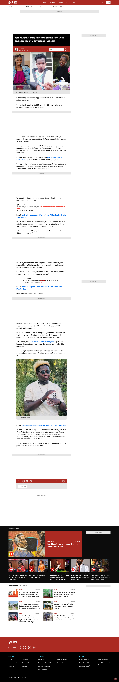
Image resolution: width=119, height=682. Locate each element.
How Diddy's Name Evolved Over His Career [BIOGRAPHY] (62, 545)
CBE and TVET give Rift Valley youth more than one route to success (63, 606)
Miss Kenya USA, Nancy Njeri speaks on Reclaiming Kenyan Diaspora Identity (59, 577)
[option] (18, 570)
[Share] (66, 49)
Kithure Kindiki (22, 486)
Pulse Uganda (83, 666)
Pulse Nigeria (83, 659)
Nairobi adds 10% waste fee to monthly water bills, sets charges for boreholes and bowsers (64, 618)
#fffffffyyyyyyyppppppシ (52, 280)
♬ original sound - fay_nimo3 (26, 210)
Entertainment (52, 2)
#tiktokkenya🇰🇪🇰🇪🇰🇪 (38, 280)
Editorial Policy (62, 659)
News (44, 2)
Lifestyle (61, 2)
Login (108, 2)
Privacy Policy (42, 669)
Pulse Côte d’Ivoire (100, 664)
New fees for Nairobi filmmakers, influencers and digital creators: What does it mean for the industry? (28, 619)
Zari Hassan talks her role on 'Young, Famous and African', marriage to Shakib (100, 577)
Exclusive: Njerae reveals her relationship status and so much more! (17, 577)
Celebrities (22, 6)
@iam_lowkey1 (27, 278)
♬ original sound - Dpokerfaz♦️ (33, 282)
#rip (24, 280)
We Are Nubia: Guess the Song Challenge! (37, 576)
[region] (59, 570)
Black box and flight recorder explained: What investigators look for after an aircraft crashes (29, 594)
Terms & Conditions (44, 666)
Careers (74, 2)
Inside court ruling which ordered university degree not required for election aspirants (64, 594)
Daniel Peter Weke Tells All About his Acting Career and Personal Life (80, 577)
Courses (24, 666)
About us (41, 659)
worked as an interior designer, (42, 342)
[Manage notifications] (115, 679)
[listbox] (59, 570)
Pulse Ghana (83, 663)
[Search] (103, 2)
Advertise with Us (43, 663)
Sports (68, 2)
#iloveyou (29, 280)
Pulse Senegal (101, 659)
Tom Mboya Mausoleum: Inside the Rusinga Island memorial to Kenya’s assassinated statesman (29, 606)
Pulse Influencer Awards (62, 664)
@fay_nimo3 (21, 205)
